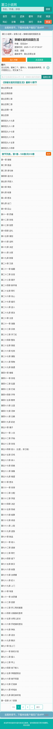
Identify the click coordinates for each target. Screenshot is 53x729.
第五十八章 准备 (8, 471)
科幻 (5, 21)
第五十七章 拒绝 (8, 465)
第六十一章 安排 (8, 487)
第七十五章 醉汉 (8, 563)
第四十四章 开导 (8, 394)
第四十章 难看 (7, 372)
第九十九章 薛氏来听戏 (11, 695)
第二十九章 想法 (8, 312)
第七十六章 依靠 (8, 569)
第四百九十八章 (7, 126)
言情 (13, 21)
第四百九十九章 (7, 120)
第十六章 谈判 (7, 241)
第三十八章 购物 (8, 361)
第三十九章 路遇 (8, 367)
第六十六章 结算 (8, 514)
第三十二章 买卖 (8, 329)
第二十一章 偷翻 (8, 268)
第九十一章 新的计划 (10, 651)
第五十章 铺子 (7, 427)
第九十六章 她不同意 (10, 678)
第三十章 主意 (7, 318)
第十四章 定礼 (7, 230)
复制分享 (47, 77)
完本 (39, 21)
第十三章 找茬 (7, 225)
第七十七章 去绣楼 (9, 574)
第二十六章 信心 (8, 296)
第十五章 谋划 (7, 236)
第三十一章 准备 (8, 323)
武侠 (22, 16)
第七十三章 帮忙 (8, 553)
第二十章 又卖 (7, 263)
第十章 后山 (6, 208)
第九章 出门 (6, 203)
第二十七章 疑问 (8, 301)
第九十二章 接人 (8, 656)
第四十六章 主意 (8, 405)
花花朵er (24, 43)
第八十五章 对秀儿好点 (11, 618)
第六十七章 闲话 (8, 520)
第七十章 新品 (7, 536)
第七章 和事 (6, 192)
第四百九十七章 (7, 131)
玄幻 (13, 16)
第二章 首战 (6, 165)
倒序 (48, 153)
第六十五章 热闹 (8, 509)
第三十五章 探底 (8, 345)
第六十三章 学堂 (8, 498)
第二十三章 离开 (8, 279)
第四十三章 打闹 (8, 389)
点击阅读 (39, 59)
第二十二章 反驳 (8, 274)
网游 (48, 16)
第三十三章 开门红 (9, 334)
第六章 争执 (6, 186)
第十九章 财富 (7, 258)
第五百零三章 (7, 98)
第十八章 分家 (7, 252)
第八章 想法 (6, 197)
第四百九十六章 (7, 137)
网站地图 (26, 725)
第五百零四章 (7, 93)
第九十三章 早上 (8, 662)
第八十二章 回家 (8, 602)
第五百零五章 (29, 53)
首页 (5, 16)
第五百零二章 (7, 104)
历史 (39, 16)
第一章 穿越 (6, 159)
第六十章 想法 (7, 482)
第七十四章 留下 (8, 558)
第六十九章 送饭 (8, 531)
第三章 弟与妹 (7, 170)
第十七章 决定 (7, 247)
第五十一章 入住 (8, 432)
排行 (31, 21)
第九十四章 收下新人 (10, 667)
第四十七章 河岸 (8, 411)
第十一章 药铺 (7, 214)
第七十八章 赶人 (8, 580)
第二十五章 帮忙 (8, 290)
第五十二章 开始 (8, 438)
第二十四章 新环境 (9, 285)
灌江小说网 (9, 4)
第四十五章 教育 (8, 400)
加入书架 (14, 59)
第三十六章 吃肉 (8, 350)
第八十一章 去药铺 (9, 596)
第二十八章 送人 (8, 307)
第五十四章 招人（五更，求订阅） (15, 449)
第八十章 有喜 (7, 591)
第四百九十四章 (7, 148)
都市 (31, 16)
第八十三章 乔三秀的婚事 (12, 607)
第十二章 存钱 (7, 219)
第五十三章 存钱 (8, 443)
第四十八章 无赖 (8, 416)
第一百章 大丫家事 (9, 700)
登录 (48, 21)
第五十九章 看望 (8, 476)
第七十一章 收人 (8, 542)
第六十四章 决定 (8, 503)
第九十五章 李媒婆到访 (11, 673)
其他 (22, 21)
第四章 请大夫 (7, 176)
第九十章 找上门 (8, 645)
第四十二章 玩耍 (8, 383)
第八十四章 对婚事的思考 (12, 613)
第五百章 (5, 115)
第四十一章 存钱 (8, 378)
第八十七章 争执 (8, 629)
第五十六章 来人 (8, 460)
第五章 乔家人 (7, 181)
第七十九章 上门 (8, 585)
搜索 (48, 9)
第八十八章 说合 (8, 635)
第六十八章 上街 (8, 525)
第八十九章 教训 (8, 640)
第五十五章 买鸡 (8, 454)
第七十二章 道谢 (8, 547)
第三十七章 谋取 (8, 356)
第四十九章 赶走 (8, 421)
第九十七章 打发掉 (9, 684)
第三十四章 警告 (8, 339)
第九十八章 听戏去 (9, 689)
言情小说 (17, 34)
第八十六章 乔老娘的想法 (12, 624)
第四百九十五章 (7, 142)
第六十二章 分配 (8, 492)
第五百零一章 (7, 109)
